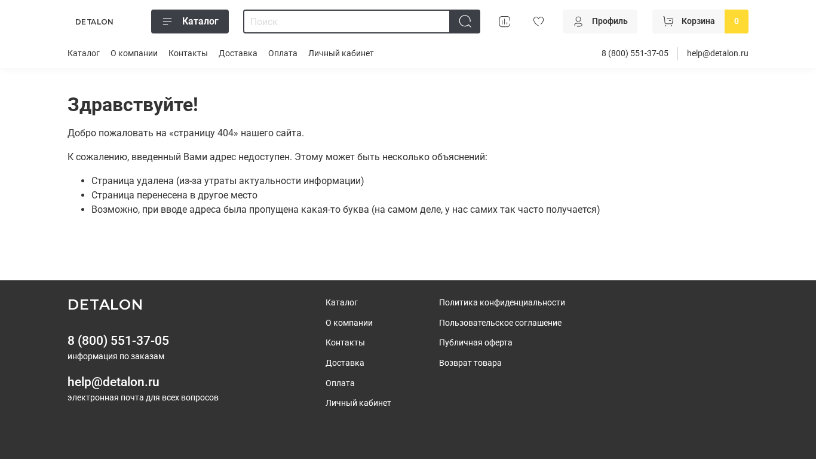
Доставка (238, 53)
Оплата (282, 53)
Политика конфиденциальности (502, 303)
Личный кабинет (341, 53)
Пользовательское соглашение (500, 323)
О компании (134, 53)
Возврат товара (470, 363)
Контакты (188, 53)
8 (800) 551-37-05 (635, 53)
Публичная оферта (476, 343)
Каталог (200, 21)
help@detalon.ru (717, 53)
